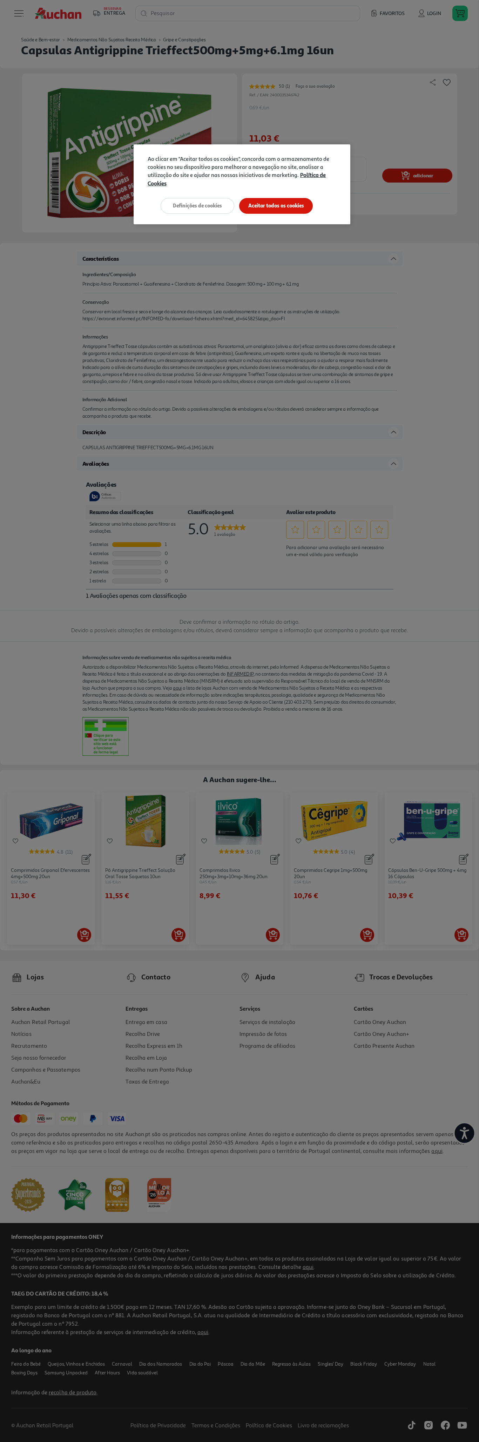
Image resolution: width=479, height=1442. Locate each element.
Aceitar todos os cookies (276, 206)
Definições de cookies (197, 206)
